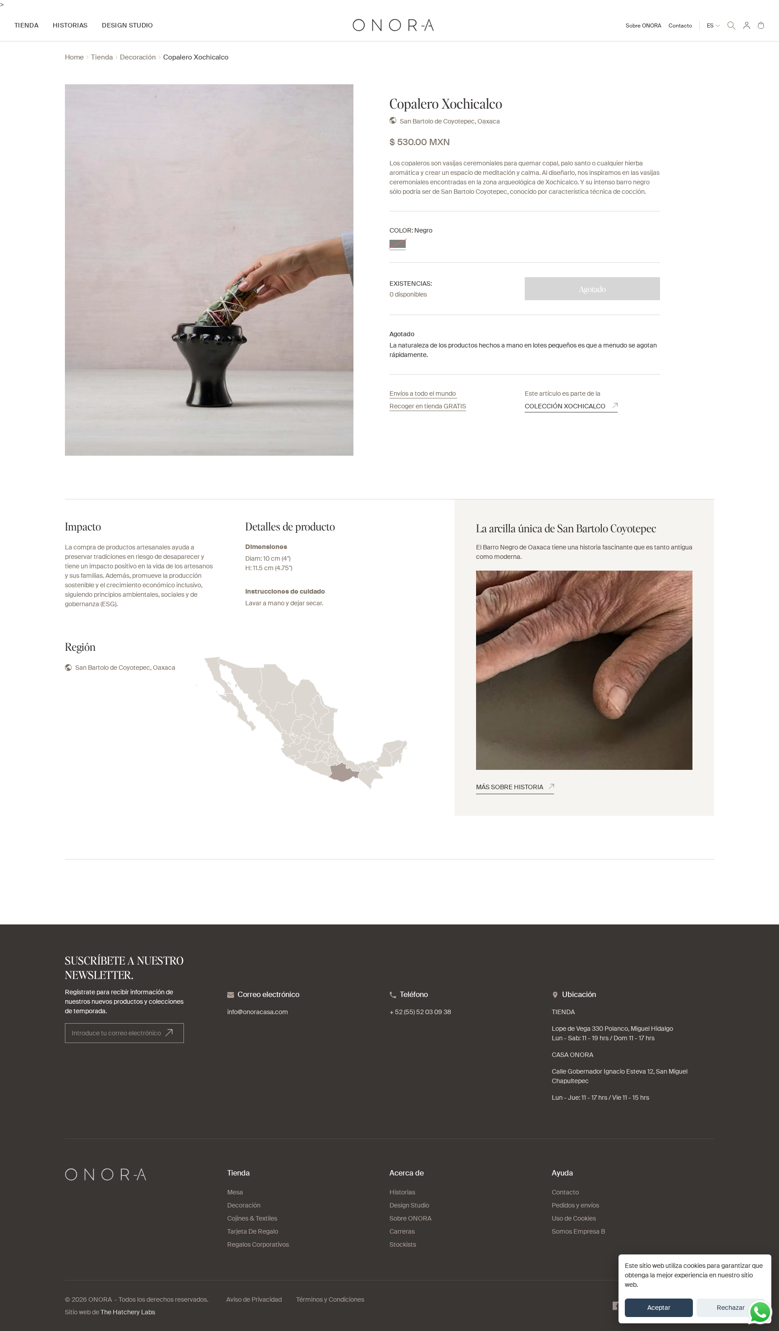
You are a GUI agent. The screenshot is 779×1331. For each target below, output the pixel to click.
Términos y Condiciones (330, 1299)
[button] (731, 24)
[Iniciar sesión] (746, 25)
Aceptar (658, 1308)
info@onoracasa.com (257, 1012)
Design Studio (409, 1205)
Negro (398, 244)
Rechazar (731, 1308)
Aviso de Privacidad (254, 1299)
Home (74, 57)
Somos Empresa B (578, 1231)
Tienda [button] (26, 25)
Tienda (102, 57)
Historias (402, 1192)
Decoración (138, 57)
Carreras (402, 1231)
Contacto (680, 25)
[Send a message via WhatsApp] (760, 1312)
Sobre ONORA (643, 25)
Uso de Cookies (574, 1218)
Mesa (235, 1192)
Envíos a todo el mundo (423, 393)
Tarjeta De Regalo (252, 1231)
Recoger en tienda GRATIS (428, 406)
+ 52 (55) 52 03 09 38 (420, 1012)
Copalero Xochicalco (196, 57)
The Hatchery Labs (128, 1312)
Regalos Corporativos (258, 1244)
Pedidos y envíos (575, 1205)
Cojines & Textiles (252, 1218)
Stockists (403, 1244)
